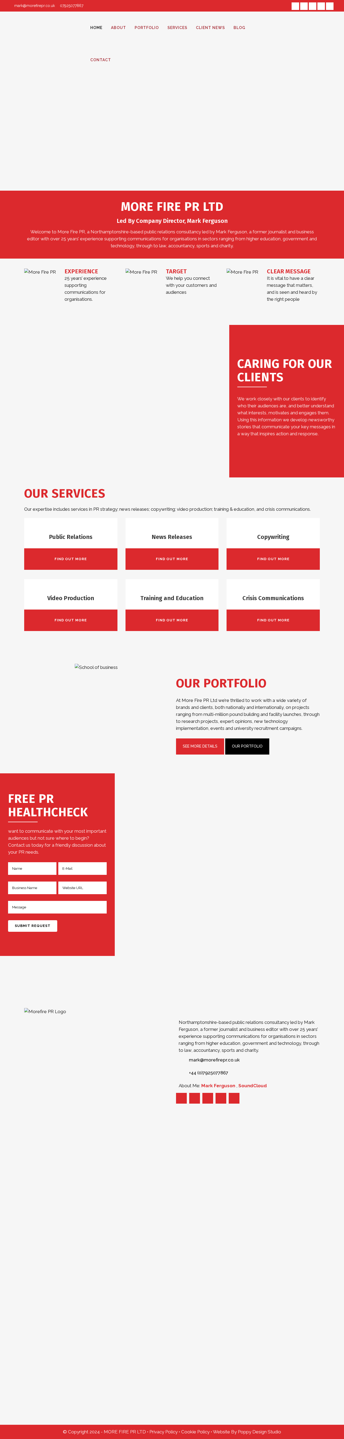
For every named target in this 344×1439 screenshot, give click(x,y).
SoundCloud (252, 1085)
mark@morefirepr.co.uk (34, 5)
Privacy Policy (164, 1431)
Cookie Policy (196, 1431)
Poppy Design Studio (259, 1431)
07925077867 (71, 5)
